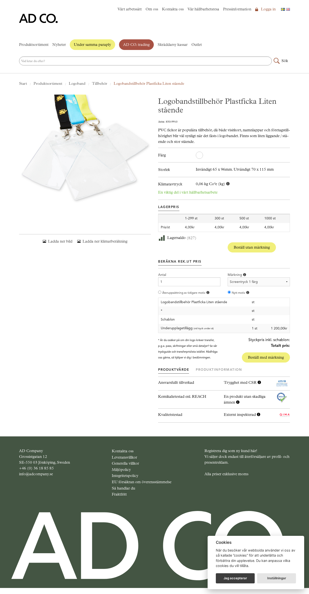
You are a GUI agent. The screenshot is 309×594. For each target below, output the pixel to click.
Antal (162, 275)
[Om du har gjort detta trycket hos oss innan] (207, 293)
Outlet (196, 44)
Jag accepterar (235, 578)
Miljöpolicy (121, 469)
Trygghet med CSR (241, 382)
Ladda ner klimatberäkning (105, 241)
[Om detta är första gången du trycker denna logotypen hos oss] (247, 293)
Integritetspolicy (125, 475)
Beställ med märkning (266, 357)
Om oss (152, 9)
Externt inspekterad (240, 414)
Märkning (235, 275)
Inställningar (276, 578)
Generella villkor (125, 463)
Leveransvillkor (124, 457)
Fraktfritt (119, 494)
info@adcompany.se (36, 474)
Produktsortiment (34, 44)
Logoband (77, 83)
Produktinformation (219, 370)
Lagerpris (168, 207)
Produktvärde (173, 370)
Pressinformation (237, 9)
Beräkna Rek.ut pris (180, 261)
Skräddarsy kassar (173, 44)
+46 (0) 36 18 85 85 (36, 468)
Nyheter (59, 44)
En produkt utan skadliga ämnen (245, 399)
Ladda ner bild (60, 241)
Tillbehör (99, 83)
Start (23, 83)
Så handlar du (123, 488)
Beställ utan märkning (252, 247)
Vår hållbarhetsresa (203, 9)
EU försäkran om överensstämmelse (141, 482)
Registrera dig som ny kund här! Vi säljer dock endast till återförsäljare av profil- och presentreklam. (246, 456)
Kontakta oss (173, 9)
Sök (284, 60)
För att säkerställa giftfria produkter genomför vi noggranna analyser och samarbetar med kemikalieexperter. (245, 399)
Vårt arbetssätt (130, 9)
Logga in (268, 9)
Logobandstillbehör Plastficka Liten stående (149, 83)
